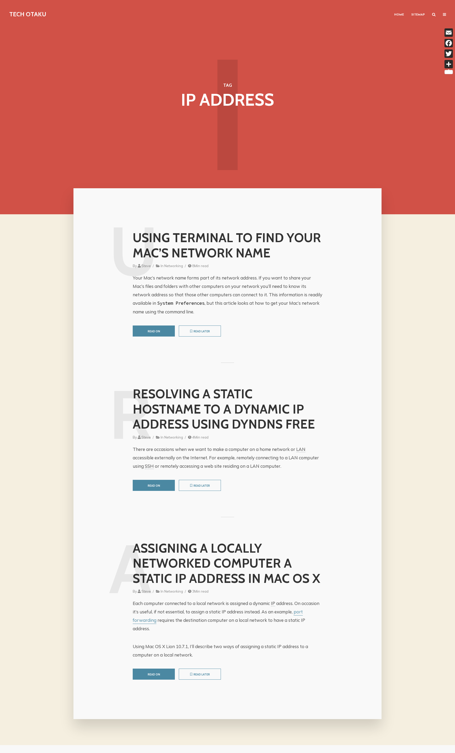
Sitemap (418, 14)
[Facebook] (448, 43)
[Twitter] (448, 53)
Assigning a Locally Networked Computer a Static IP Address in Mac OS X (226, 563)
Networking (173, 266)
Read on (154, 331)
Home (399, 14)
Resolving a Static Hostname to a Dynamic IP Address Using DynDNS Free (224, 409)
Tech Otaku (27, 14)
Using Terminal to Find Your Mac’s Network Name (227, 245)
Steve (146, 266)
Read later (202, 331)
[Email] (448, 32)
